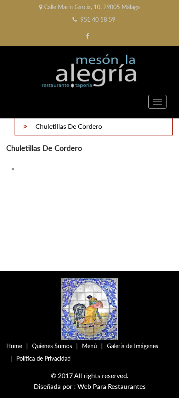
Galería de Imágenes (132, 345)
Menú (89, 345)
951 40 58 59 (97, 19)
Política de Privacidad (43, 358)
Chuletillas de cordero (68, 126)
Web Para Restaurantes (111, 386)
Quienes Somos (52, 345)
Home (14, 345)
